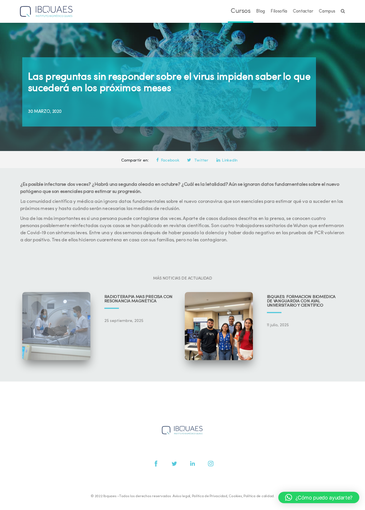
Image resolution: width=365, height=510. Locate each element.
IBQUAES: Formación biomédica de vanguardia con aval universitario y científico (301, 301)
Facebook (170, 160)
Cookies (235, 496)
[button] (318, 497)
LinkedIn (230, 160)
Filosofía (279, 11)
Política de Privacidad (209, 496)
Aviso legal (181, 496)
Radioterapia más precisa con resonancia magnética (138, 299)
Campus (327, 11)
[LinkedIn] (192, 463)
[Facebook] (156, 463)
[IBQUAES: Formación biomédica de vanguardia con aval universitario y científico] (219, 326)
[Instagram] (210, 463)
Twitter (200, 160)
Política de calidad (259, 496)
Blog (260, 11)
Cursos (240, 11)
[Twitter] (174, 463)
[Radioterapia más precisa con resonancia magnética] (56, 326)
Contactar (303, 11)
